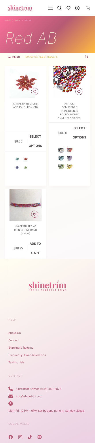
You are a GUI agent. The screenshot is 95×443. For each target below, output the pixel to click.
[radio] (17, 159)
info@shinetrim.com (29, 396)
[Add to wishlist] (34, 91)
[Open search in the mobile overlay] (59, 8)
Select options (35, 141)
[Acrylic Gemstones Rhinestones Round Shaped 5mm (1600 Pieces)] (69, 82)
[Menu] (50, 8)
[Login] (77, 8)
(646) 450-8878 (50, 389)
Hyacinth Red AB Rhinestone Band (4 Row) (25, 230)
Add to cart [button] (35, 248)
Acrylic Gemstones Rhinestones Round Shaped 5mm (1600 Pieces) (69, 111)
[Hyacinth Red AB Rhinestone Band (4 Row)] (26, 205)
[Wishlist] (68, 8)
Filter (16, 56)
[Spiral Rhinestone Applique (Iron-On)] (26, 82)
